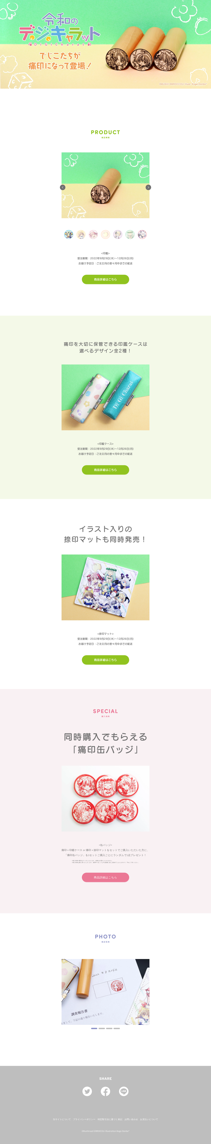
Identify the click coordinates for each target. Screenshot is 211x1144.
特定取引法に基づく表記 (110, 1119)
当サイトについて (62, 1119)
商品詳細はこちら (105, 279)
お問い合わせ (131, 1119)
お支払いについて (149, 1119)
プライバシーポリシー (84, 1119)
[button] (62, 187)
